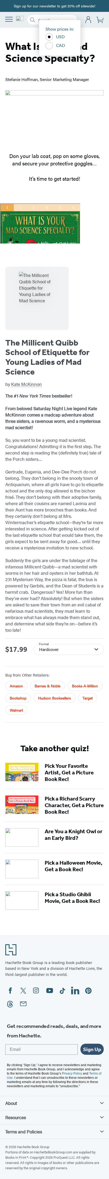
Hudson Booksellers (54, 698)
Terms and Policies (23, 1131)
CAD (60, 45)
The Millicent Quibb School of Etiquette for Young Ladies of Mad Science (47, 357)
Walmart (16, 710)
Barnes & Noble (47, 685)
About (11, 1103)
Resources (15, 1117)
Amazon (16, 685)
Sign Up (92, 1049)
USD (60, 36)
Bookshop (18, 698)
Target (88, 698)
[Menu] (9, 19)
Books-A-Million (85, 685)
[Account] (88, 20)
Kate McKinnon (26, 384)
